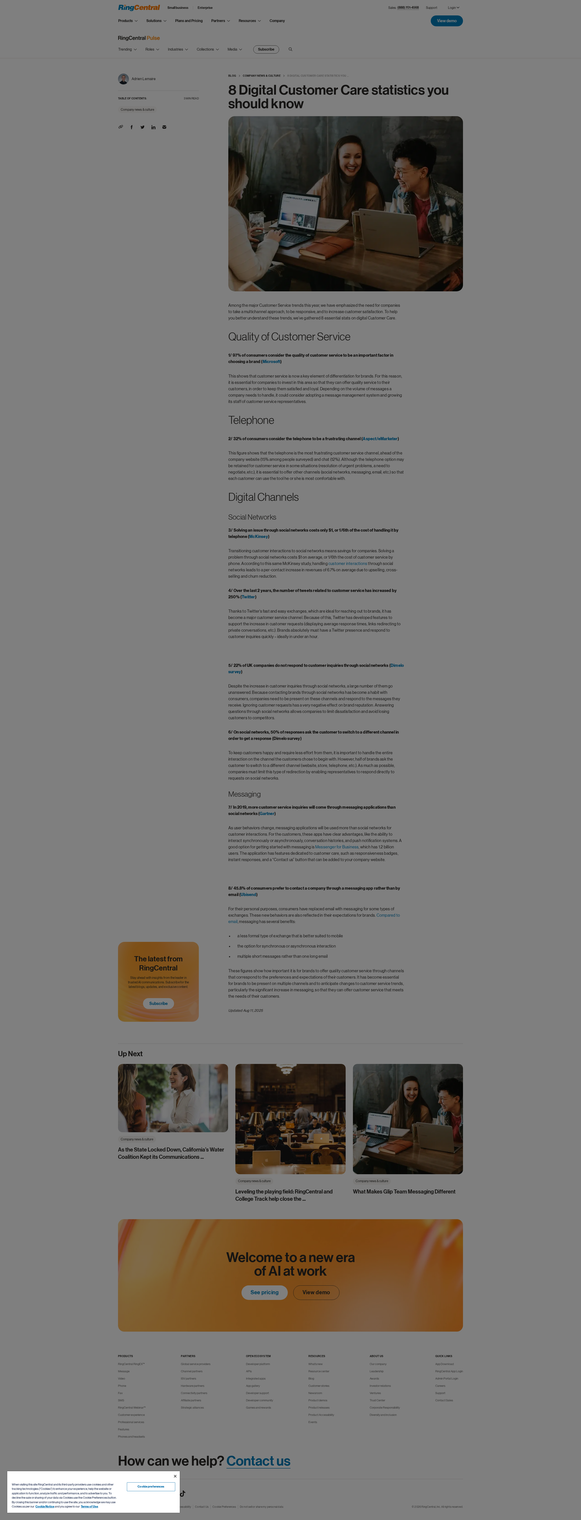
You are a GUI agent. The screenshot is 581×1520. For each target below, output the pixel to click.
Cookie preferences (151, 1486)
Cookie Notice (44, 1506)
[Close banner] (175, 1476)
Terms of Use (89, 1506)
